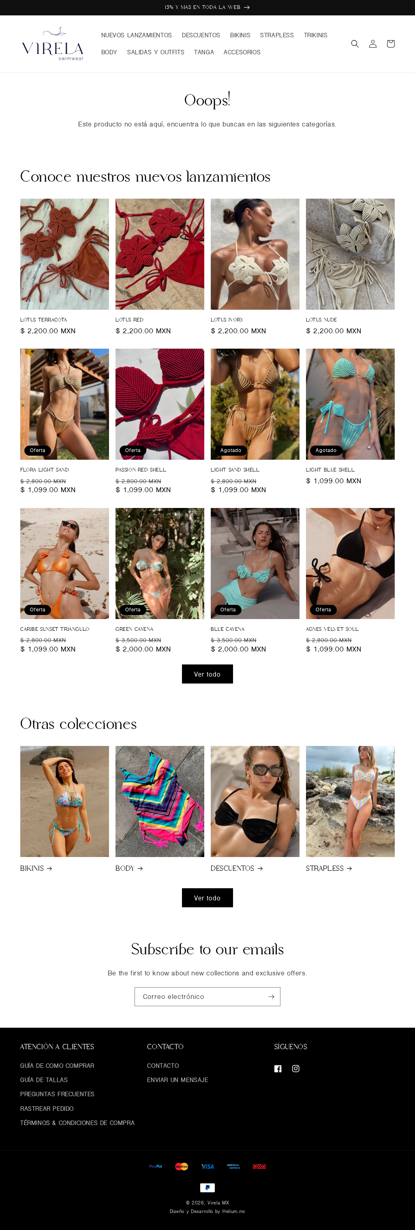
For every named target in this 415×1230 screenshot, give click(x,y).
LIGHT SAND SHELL (235, 470)
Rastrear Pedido (47, 1108)
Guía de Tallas (44, 1079)
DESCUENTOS (233, 868)
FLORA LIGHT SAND (44, 470)
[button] (355, 44)
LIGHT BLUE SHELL (330, 470)
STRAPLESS (325, 868)
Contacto (163, 1065)
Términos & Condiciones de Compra (77, 1122)
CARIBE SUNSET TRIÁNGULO (55, 629)
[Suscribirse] (271, 996)
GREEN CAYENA (134, 629)
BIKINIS (32, 868)
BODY (125, 868)
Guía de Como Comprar (57, 1065)
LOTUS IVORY (227, 320)
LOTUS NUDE (321, 320)
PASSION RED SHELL (141, 470)
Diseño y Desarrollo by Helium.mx (207, 1211)
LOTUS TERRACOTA (43, 320)
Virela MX (218, 1202)
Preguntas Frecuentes (57, 1094)
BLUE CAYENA (228, 629)
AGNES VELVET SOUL (332, 629)
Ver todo (207, 674)
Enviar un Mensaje (177, 1079)
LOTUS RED (129, 320)
